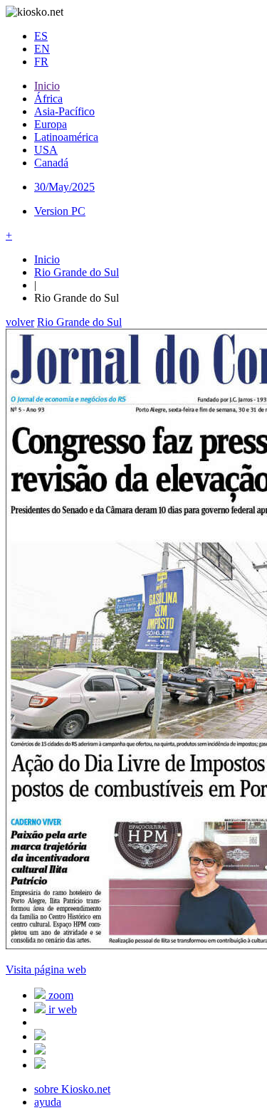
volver (20, 322)
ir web (61, 1009)
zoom (59, 995)
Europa (50, 124)
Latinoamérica (66, 137)
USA (46, 150)
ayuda (47, 1102)
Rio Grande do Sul (76, 272)
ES (41, 36)
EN (42, 49)
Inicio (47, 86)
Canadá (51, 163)
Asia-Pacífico (64, 111)
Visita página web (46, 969)
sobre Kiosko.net (72, 1089)
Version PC (59, 211)
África (48, 99)
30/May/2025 (64, 187)
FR (41, 62)
